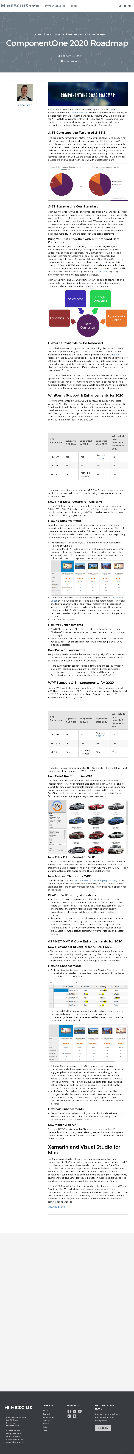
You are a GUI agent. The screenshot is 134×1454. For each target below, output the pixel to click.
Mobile (39, 34)
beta (116, 354)
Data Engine (101, 271)
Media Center (49, 1417)
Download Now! (56, 1207)
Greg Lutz (25, 105)
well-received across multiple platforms (95, 880)
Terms (46, 1424)
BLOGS (74, 6)
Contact (46, 1414)
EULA (45, 1427)
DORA (45, 1430)
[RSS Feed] (74, 1416)
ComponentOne (98, 34)
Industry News (77, 34)
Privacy (46, 1420)
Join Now (103, 1428)
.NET (48, 34)
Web (28, 34)
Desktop (59, 34)
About (45, 1411)
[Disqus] (67, 1278)
